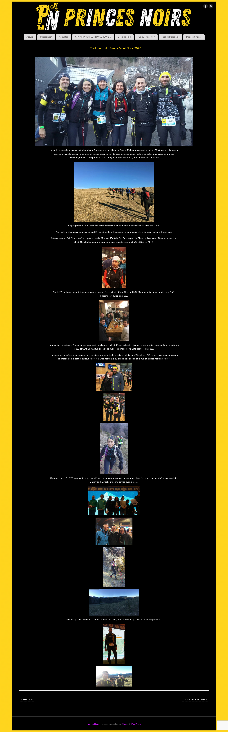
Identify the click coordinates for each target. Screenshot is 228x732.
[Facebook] (205, 7)
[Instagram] (211, 7)
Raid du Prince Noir (170, 37)
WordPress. (136, 724)
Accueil (30, 37)
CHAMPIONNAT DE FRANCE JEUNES (93, 37)
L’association (46, 37)
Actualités (63, 37)
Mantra (125, 724)
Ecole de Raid (124, 37)
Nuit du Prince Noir (146, 37)
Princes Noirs (93, 724)
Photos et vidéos (193, 37)
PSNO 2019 (27, 700)
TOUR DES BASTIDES (195, 700)
